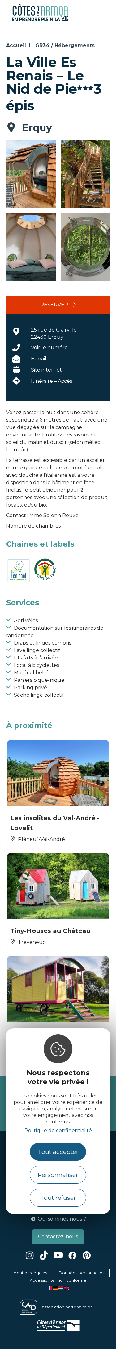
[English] (66, 1288)
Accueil (16, 45)
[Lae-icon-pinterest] (86, 1255)
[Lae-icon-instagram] (29, 1255)
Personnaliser (58, 1174)
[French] (50, 1288)
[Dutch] (61, 1288)
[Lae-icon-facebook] (72, 1255)
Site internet (46, 370)
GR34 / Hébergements (65, 45)
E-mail (38, 359)
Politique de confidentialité (58, 1130)
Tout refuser (58, 1197)
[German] (55, 1288)
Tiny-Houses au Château (50, 931)
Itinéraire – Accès (51, 381)
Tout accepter (58, 1151)
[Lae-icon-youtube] (58, 1255)
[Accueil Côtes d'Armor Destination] (40, 20)
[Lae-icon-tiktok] (44, 1255)
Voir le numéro (49, 348)
